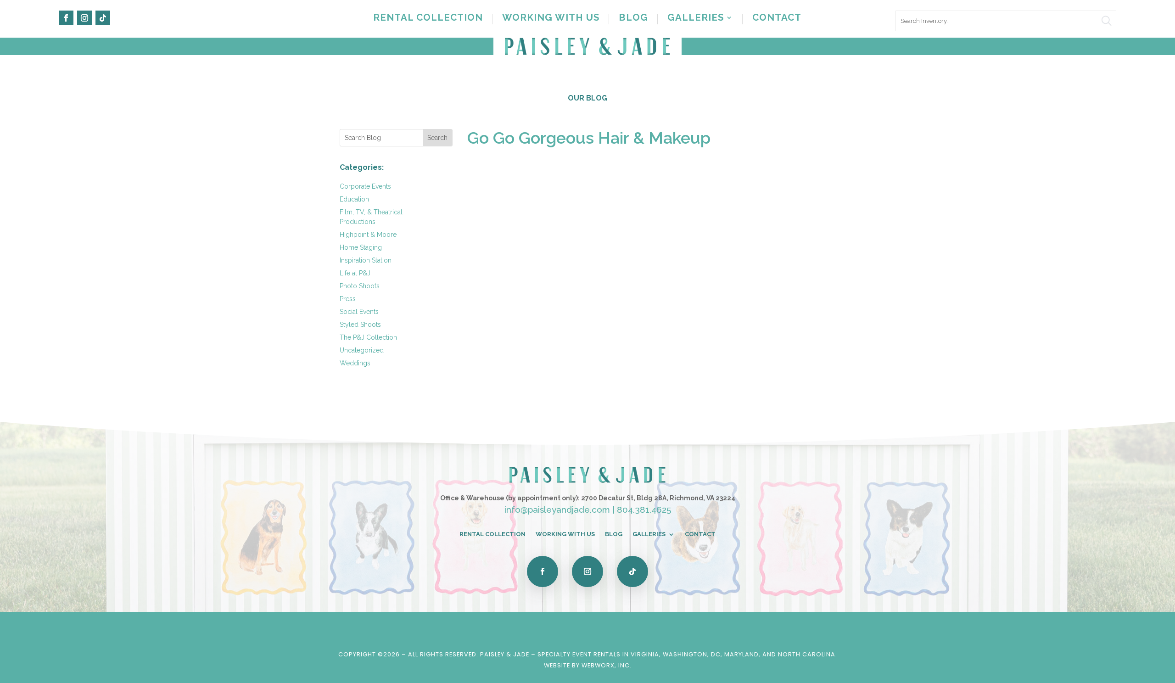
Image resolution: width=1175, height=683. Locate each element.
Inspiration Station (366, 260)
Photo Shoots (360, 286)
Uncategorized (362, 350)
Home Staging (361, 247)
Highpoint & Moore (368, 234)
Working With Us (550, 18)
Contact (776, 18)
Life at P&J (355, 273)
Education (354, 199)
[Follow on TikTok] (102, 18)
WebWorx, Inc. (607, 665)
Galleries (695, 18)
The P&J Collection (368, 337)
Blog (633, 18)
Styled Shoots (360, 324)
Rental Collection (428, 18)
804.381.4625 (644, 509)
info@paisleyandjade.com (557, 509)
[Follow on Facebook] (66, 18)
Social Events (359, 311)
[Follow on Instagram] (84, 18)
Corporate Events (365, 186)
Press (348, 298)
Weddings (355, 363)
